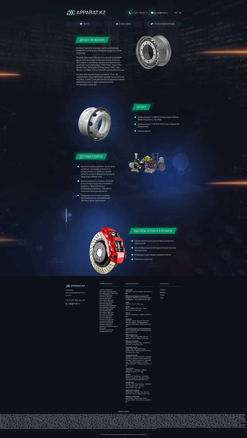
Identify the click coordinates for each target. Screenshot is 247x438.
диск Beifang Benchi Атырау (168, 417)
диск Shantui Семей (162, 423)
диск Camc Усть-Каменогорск (47, 427)
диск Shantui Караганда (58, 423)
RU (180, 13)
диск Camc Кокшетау (140, 426)
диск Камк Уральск (36, 428)
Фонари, (146, 336)
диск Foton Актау (229, 419)
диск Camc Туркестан (22, 427)
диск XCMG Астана (4, 419)
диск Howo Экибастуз (57, 414)
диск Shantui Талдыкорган (188, 423)
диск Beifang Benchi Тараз (138, 418)
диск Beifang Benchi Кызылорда (21, 418)
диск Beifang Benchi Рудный (74, 418)
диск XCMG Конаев (61, 419)
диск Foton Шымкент (156, 421)
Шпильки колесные (132, 310)
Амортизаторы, (140, 384)
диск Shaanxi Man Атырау (74, 416)
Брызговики (147, 291)
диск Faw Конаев (76, 422)
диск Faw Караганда (55, 422)
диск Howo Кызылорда (116, 414)
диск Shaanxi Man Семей (228, 416)
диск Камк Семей (226, 427)
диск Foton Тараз (181, 421)
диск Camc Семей (222, 426)
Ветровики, (135, 324)
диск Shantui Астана (21, 423)
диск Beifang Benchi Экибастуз (184, 417)
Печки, (128, 330)
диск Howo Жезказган (5, 416)
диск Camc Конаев (151, 426)
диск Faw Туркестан (186, 422)
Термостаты (136, 344)
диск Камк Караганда (134, 427)
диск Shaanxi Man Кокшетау (120, 416)
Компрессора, (135, 314)
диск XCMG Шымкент (144, 419)
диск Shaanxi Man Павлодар (181, 416)
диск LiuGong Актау (26, 424)
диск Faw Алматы (14, 422)
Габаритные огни (145, 324)
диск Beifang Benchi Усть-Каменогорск (188, 418)
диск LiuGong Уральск (22, 426)
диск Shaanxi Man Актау (18, 416)
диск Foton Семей (145, 421)
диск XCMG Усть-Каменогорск (204, 419)
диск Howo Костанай (104, 414)
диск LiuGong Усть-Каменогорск (37, 426)
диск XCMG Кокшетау (50, 419)
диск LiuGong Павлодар (164, 424)
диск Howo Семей (165, 414)
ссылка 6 (162, 314)
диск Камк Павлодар (191, 427)
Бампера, (128, 321)
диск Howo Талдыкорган (189, 414)
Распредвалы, (130, 299)
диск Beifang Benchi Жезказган (207, 418)
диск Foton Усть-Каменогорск (217, 421)
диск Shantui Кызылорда (109, 423)
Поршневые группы (141, 299)
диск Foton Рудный (135, 421)
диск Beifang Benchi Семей (89, 418)
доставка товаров (125, 24)
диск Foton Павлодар (108, 421)
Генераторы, (129, 392)
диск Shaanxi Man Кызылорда (165, 416)
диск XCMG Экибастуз (26, 419)
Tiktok (162, 298)
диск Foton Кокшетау (61, 421)
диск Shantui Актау (233, 422)
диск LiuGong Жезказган (53, 426)
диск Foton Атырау (26, 421)
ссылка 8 (162, 319)
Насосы (148, 314)
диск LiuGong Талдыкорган (231, 424)
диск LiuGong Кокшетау (112, 424)
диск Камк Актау (72, 427)
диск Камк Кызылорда (179, 427)
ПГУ (139, 372)
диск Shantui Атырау (33, 423)
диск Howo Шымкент (176, 414)
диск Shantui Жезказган (14, 424)
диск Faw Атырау (33, 422)
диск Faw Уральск (196, 422)
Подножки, (146, 321)
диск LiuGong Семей (205, 424)
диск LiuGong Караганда (99, 424)
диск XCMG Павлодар (97, 419)
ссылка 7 (162, 317)
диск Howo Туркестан (212, 414)
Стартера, (137, 392)
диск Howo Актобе (14, 414)
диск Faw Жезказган (222, 422)
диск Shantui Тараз (201, 423)
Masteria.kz (144, 434)
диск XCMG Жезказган (219, 419)
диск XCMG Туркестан (179, 419)
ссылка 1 (162, 300)
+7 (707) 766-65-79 (140, 13)
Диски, (128, 308)
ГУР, (127, 386)
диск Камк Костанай (167, 427)
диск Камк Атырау (112, 427)
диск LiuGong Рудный (193, 424)
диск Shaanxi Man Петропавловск (198, 416)
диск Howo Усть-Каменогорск (237, 414)
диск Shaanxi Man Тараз (29, 417)
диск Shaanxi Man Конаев (135, 416)
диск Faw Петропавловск (121, 422)
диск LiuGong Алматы (49, 424)
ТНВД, (127, 349)
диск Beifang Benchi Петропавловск (57, 418)
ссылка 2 (162, 303)
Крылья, (139, 321)
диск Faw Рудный (133, 422)
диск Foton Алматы (5, 421)
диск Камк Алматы (91, 427)
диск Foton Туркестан (192, 421)
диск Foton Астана (15, 421)
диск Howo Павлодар (129, 414)
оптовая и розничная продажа (164, 24)
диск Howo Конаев (93, 414)
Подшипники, (138, 398)
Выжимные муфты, (131, 372)
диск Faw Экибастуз (43, 422)
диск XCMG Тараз (169, 419)
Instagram (163, 290)
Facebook (162, 292)
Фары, (128, 336)
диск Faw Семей (143, 422)
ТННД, (132, 349)
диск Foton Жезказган (231, 421)
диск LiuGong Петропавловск (179, 424)
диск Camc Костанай (162, 426)
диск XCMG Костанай (72, 419)
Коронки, (128, 304)
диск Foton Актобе (240, 419)
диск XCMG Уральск (191, 419)
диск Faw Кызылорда (97, 422)
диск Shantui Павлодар (122, 423)
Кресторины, (130, 398)
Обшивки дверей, (131, 322)
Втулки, (133, 400)
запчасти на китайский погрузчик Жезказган (106, 323)
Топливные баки (131, 352)
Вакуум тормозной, (138, 360)
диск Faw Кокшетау (66, 422)
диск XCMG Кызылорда (85, 419)
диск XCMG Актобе (230, 418)
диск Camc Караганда (128, 426)
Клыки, (134, 304)
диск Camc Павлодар (186, 426)
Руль (136, 387)
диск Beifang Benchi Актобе (123, 417)
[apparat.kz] (86, 13)
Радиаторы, (129, 343)
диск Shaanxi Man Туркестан (43, 417)
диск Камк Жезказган (63, 428)
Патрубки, (129, 344)
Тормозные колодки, (139, 357)
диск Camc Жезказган (61, 427)
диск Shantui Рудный (150, 423)
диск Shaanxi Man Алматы (46, 416)
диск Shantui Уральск (225, 423)
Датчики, (146, 392)
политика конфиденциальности (75, 293)
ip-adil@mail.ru (161, 13)
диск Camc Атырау (105, 426)
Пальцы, (128, 400)
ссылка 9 (162, 322)
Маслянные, (137, 376)
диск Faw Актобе (4, 422)
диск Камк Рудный (216, 427)
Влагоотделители (139, 379)
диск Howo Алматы (25, 414)
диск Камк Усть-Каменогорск (49, 428)
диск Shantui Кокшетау (72, 423)
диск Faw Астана (23, 422)
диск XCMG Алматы (241, 418)
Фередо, (144, 370)
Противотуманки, (131, 338)
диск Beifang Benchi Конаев (233, 417)
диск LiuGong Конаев (124, 424)
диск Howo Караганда (70, 414)
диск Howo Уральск (224, 414)
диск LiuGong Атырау (72, 424)
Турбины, (142, 314)
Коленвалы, (148, 298)
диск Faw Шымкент (153, 422)
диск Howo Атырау (46, 414)
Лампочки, (129, 394)
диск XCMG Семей (133, 419)
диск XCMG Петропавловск (111, 419)
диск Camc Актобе (74, 426)
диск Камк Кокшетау (146, 427)
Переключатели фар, (136, 336)
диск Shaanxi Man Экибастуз (89, 416)
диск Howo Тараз (201, 414)
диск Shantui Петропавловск (136, 423)
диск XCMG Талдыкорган (157, 419)
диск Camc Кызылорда (174, 426)
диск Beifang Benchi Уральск (169, 418)
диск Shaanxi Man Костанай (150, 416)
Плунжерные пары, (140, 349)
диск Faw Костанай (86, 422)
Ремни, (145, 398)
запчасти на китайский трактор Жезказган (108, 327)
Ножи (138, 304)
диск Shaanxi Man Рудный (214, 416)
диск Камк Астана (101, 427)
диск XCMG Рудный (123, 419)
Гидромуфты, (130, 370)
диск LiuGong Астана (61, 424)
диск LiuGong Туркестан (10, 426)
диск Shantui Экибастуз (45, 423)
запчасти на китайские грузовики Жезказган (106, 330)
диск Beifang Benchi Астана (153, 417)
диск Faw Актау (242, 421)
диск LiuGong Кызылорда (150, 424)
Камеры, (132, 308)
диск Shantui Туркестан (212, 423)
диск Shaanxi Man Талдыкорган (14, 417)
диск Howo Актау (4, 414)
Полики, (134, 291)
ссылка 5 (162, 311)
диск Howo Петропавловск (143, 414)
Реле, (142, 392)
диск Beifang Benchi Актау (108, 417)
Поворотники (141, 338)
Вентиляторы (130, 332)
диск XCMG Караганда (38, 419)
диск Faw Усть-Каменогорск (209, 422)
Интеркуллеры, (138, 343)
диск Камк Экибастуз (122, 427)
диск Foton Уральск (203, 421)
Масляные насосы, (138, 298)
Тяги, (133, 384)
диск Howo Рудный (155, 414)
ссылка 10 (163, 325)
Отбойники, (148, 384)
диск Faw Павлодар (109, 422)
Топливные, (145, 376)
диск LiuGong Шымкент (217, 424)
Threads (162, 295)
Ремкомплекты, (130, 351)
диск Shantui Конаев (83, 423)
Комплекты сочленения (143, 400)
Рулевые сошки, (134, 386)
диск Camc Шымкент (232, 426)
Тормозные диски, (131, 364)
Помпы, (128, 314)
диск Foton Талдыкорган (169, 421)
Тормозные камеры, (135, 362)
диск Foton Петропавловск (122, 421)
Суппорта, (145, 362)
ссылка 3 (162, 306)
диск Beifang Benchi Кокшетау (218, 417)
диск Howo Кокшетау (82, 414)
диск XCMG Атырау (15, 419)
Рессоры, (128, 384)
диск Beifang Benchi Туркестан (154, 418)
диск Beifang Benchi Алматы (138, 417)
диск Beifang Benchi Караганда (201, 417)
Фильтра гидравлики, (132, 378)
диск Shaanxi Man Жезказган (93, 417)
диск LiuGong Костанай (137, 424)
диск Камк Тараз (15, 428)
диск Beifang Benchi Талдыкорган (122, 418)
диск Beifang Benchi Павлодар (39, 418)
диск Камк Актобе (81, 427)
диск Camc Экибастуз (116, 426)
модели (86, 24)
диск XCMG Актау (220, 418)
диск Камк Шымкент (237, 427)
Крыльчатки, (147, 343)
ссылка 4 (162, 309)
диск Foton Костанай (84, 421)
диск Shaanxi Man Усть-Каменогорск (75, 417)
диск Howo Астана (36, 414)
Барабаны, (129, 357)
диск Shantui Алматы (10, 423)
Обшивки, (129, 291)
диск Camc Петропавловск (199, 426)
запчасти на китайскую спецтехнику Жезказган (106, 320)
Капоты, (134, 321)
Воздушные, (129, 376)
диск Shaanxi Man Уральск (58, 417)
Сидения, (140, 291)
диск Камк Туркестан (25, 428)
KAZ (176, 13)
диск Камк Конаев (156, 427)
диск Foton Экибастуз (37, 421)
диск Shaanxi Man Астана (60, 416)
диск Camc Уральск (34, 427)
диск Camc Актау (64, 426)
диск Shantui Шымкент (174, 423)
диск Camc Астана (95, 426)
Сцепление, (137, 370)
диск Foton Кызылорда (96, 421)
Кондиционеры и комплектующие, (140, 330)
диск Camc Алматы (85, 426)
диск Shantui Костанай (96, 423)
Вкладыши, (129, 298)
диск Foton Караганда (49, 421)
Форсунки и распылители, (143, 351)
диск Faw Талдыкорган (165, 422)
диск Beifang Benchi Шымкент (104, 418)
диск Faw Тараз (176, 422)
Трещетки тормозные (144, 364)
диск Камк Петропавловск (204, 427)
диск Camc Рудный (212, 426)
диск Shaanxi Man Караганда (104, 416)
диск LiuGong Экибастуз (85, 424)
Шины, (145, 308)
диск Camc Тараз (12, 427)
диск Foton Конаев (73, 421)
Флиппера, (139, 308)
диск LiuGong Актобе (37, 424)
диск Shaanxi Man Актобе (32, 416)
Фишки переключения (140, 394)
